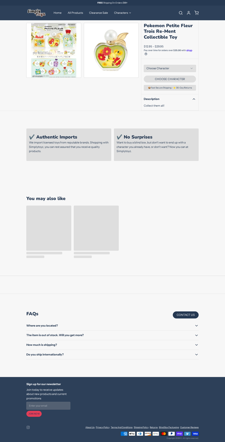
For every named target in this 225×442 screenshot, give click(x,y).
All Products (75, 12)
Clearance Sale (98, 12)
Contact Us (186, 315)
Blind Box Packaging (169, 427)
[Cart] (195, 13)
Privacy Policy (103, 427)
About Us (90, 427)
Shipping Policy (141, 427)
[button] (170, 79)
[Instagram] (28, 427)
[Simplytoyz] (36, 13)
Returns (154, 427)
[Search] (179, 13)
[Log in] (187, 13)
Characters (121, 12)
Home (58, 12)
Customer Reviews (189, 427)
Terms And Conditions (122, 427)
